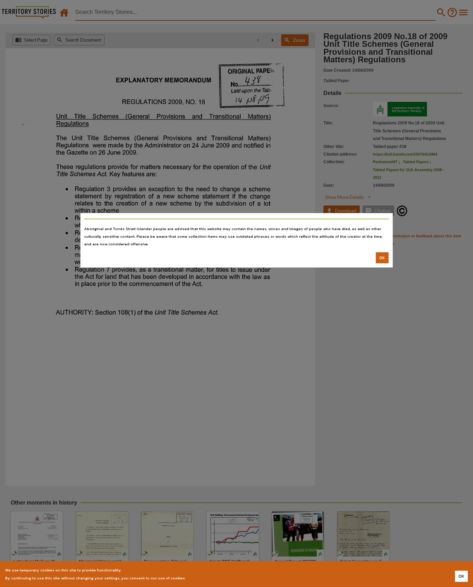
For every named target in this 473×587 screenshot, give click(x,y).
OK (382, 258)
